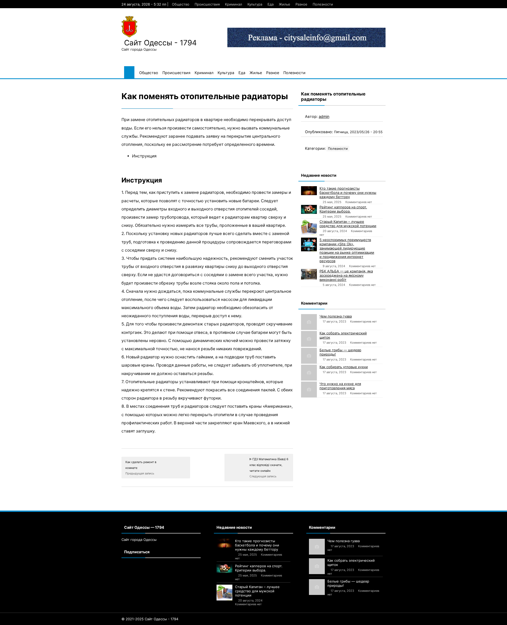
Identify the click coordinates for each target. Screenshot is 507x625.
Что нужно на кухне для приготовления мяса (340, 386)
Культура (254, 4)
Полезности (323, 4)
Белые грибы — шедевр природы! (340, 352)
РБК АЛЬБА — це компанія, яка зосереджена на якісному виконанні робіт (346, 275)
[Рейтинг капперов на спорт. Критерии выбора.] (309, 209)
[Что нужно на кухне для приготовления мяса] (309, 389)
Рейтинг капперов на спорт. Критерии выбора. (343, 209)
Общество (180, 4)
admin (324, 116)
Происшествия (207, 4)
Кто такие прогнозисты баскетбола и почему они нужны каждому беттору (348, 192)
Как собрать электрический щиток (343, 335)
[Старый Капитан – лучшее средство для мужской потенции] (309, 227)
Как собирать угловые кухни (344, 367)
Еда (270, 4)
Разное (301, 4)
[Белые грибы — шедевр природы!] (309, 356)
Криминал (233, 4)
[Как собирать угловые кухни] (309, 373)
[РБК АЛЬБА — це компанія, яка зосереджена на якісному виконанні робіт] (309, 274)
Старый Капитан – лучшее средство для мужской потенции (348, 223)
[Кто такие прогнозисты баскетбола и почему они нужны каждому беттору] (309, 190)
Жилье (284, 4)
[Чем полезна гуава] (309, 322)
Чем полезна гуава (336, 316)
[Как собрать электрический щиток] (309, 339)
